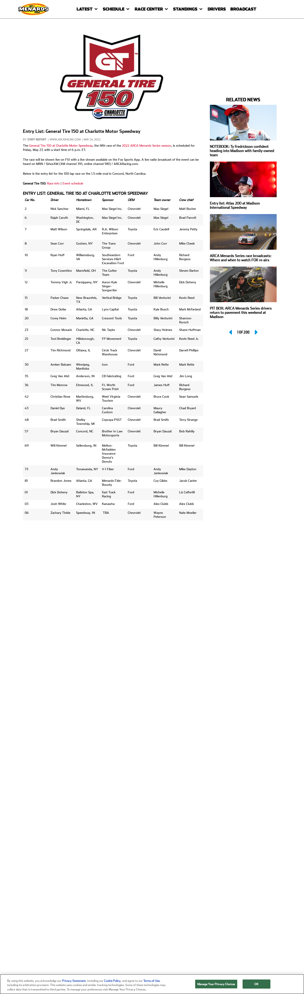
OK (256, 984)
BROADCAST (243, 9)
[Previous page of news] (231, 332)
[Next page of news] (255, 332)
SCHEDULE (113, 9)
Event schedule (73, 183)
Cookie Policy (112, 980)
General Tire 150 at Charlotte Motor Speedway (61, 145)
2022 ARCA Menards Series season (146, 145)
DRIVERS (217, 9)
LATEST (85, 9)
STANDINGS (185, 9)
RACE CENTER (149, 9)
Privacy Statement (74, 980)
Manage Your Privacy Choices (216, 984)
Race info (53, 183)
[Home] (34, 9)
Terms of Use (151, 980)
